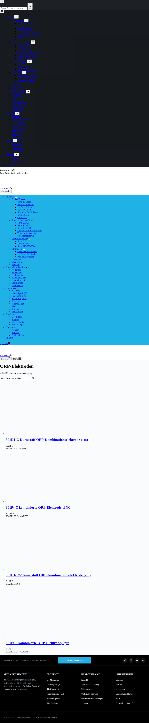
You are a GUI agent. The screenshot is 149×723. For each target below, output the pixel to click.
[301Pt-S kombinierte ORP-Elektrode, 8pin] (32, 636)
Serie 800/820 (23, 243)
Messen (15, 332)
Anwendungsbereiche (16, 267)
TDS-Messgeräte (54, 689)
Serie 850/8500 (24, 228)
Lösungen (16, 259)
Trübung (15, 309)
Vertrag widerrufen (75, 660)
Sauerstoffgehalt (19, 298)
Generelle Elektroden (27, 251)
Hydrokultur (17, 275)
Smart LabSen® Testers (28, 212)
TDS (14, 306)
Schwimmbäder (19, 277)
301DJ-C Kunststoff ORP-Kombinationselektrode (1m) (47, 440)
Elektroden (17, 249)
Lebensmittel (17, 283)
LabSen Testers (24, 207)
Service (9, 314)
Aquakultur (17, 272)
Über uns (10, 327)
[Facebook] (125, 660)
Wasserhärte (17, 311)
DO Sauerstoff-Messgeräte (29, 230)
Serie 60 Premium (25, 204)
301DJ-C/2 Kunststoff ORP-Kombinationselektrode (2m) (48, 575)
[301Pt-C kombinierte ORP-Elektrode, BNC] (32, 501)
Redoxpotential (19, 296)
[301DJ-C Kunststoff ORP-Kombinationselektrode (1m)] (32, 433)
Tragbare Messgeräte (21, 220)
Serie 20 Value (24, 202)
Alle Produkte (52, 703)
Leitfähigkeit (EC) (20, 293)
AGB (118, 699)
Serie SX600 (23, 215)
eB (143, 660)
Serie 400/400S (24, 225)
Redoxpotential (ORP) (56, 694)
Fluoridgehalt (18, 303)
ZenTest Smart (24, 209)
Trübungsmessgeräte (26, 233)
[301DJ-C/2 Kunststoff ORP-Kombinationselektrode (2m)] (32, 569)
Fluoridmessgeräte (25, 236)
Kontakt (15, 330)
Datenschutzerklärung (124, 694)
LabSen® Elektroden (27, 254)
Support (15, 319)
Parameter (10, 288)
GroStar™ (22, 217)
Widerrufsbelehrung (89, 694)
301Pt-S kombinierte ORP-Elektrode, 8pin (37, 643)
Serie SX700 (23, 223)
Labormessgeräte (19, 238)
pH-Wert (16, 290)
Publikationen (18, 335)
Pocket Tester (18, 199)
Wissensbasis (18, 322)
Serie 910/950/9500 (26, 246)
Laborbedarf (17, 285)
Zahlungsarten (87, 689)
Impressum (120, 689)
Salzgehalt (16, 301)
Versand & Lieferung (90, 685)
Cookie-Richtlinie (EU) (125, 703)
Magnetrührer (18, 262)
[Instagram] (131, 660)
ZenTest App (18, 324)
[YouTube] (137, 660)
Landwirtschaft (18, 280)
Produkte (10, 196)
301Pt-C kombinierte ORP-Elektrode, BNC (38, 507)
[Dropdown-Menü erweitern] (16, 197)
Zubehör (15, 264)
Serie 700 (21, 241)
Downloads (17, 317)
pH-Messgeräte (53, 680)
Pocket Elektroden (25, 256)
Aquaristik (16, 270)
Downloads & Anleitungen (92, 699)
